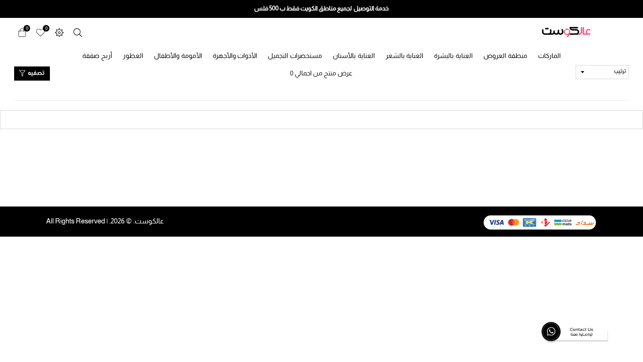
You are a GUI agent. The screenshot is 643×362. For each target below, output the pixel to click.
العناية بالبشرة (453, 55)
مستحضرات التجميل (295, 55)
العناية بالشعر (405, 55)
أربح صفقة (97, 55)
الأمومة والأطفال (178, 55)
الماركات (549, 55)
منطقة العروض (505, 55)
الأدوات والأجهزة (235, 55)
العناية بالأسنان (354, 55)
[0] (40, 32)
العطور (133, 55)
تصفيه (35, 73)
